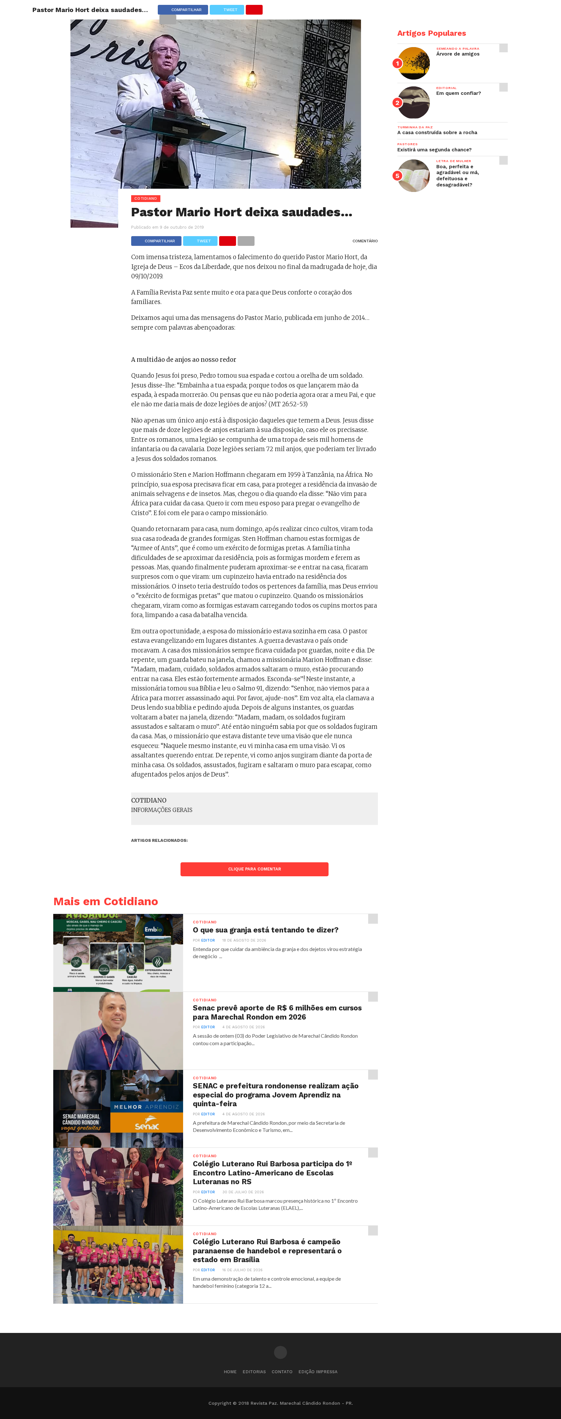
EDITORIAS (254, 1371)
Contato (282, 1371)
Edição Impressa (318, 1371)
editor (208, 940)
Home (230, 1371)
